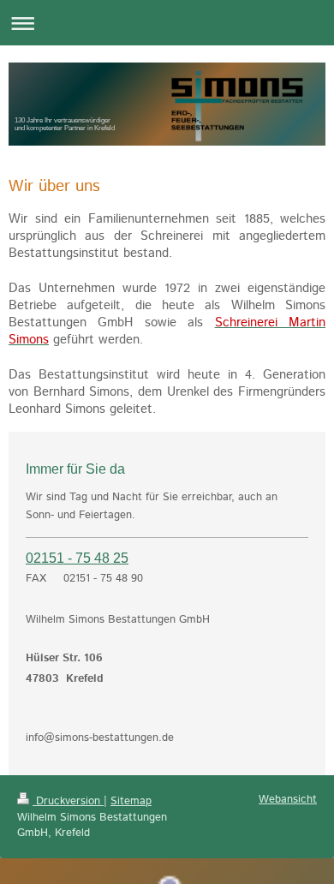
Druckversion (68, 801)
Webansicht (288, 799)
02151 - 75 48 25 (77, 558)
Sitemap (131, 801)
